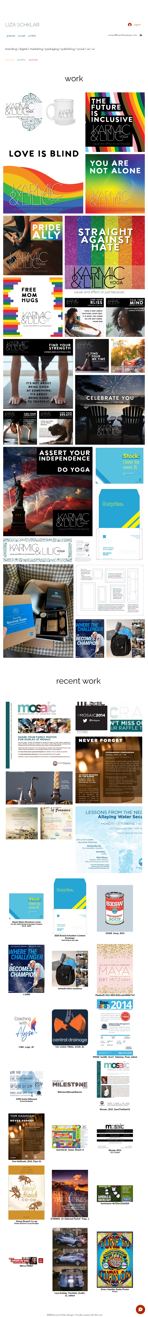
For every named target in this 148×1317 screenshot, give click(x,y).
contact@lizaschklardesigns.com (122, 35)
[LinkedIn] (140, 35)
